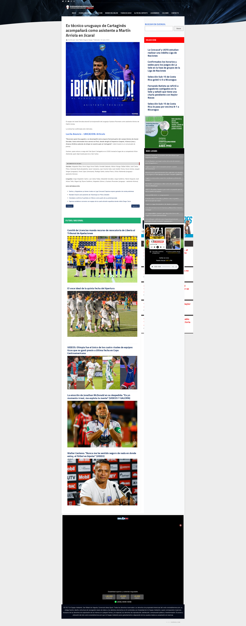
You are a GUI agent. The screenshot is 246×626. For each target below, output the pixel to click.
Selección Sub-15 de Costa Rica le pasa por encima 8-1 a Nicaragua (163, 106)
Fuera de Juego (126, 13)
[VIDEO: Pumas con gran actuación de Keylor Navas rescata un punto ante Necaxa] (167, 308)
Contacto (175, 13)
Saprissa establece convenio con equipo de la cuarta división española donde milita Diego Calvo (100, 201)
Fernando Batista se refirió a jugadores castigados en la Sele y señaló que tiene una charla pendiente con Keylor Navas (163, 91)
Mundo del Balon (111, 13)
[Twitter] (63, 1)
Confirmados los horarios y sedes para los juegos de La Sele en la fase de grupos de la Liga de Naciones (164, 66)
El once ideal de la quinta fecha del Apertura (91, 288)
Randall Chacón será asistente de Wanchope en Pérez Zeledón (89, 195)
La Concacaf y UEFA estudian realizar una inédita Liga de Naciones (163, 52)
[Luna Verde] (164, 132)
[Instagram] (71, 1)
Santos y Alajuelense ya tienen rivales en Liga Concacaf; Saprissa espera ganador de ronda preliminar (101, 191)
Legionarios (154, 13)
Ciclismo (165, 13)
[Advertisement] (199, 39)
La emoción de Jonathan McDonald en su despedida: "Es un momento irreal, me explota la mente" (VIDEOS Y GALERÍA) (98, 396)
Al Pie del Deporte (141, 13)
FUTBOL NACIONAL (85, 13)
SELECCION (98, 13)
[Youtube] (68, 1)
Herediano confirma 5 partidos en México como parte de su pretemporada (93, 198)
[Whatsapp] (74, 1)
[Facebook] (65, 1)
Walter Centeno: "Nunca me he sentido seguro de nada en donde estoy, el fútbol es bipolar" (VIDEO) (101, 454)
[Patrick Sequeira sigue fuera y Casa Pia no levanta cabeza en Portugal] (167, 274)
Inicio (74, 13)
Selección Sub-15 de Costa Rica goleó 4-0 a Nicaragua (162, 78)
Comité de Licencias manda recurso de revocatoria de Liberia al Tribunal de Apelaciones (101, 231)
